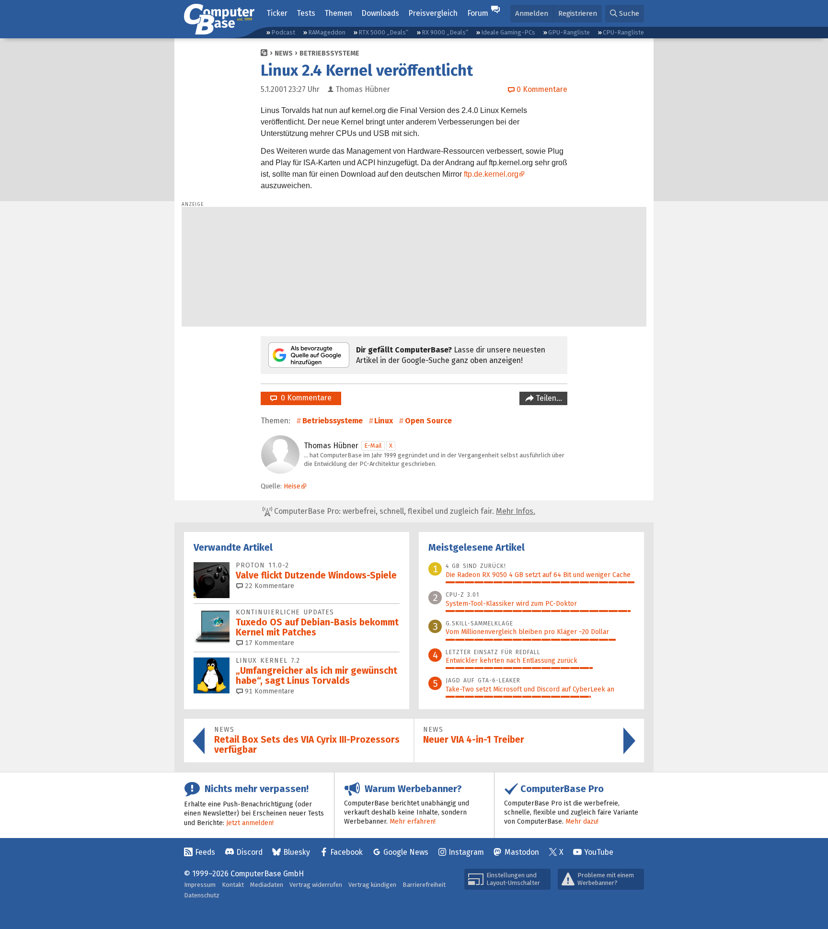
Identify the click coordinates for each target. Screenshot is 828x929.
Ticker (277, 13)
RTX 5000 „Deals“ (383, 32)
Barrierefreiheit (424, 884)
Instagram (466, 852)
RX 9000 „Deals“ (445, 32)
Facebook (346, 852)
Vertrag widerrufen (315, 884)
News (284, 53)
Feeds (205, 852)
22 (268, 586)
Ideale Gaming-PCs (508, 32)
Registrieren (577, 13)
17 (268, 643)
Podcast (283, 32)
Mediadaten (266, 884)
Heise (292, 486)
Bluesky (296, 852)
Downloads (380, 13)
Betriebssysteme (329, 53)
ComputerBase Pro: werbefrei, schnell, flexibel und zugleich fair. (403, 511)
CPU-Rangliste (623, 32)
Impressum (200, 884)
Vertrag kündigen (372, 884)
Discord (249, 852)
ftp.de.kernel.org (491, 174)
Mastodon (522, 852)
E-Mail (373, 445)
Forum (477, 13)
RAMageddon (326, 32)
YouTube (598, 852)
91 (268, 691)
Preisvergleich (433, 13)
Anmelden (531, 13)
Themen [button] (338, 13)
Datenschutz (201, 895)
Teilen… (548, 398)
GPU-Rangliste (569, 32)
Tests (306, 13)
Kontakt (233, 884)
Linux (383, 420)
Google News (405, 852)
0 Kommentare (304, 397)
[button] (624, 14)
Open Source (428, 420)
